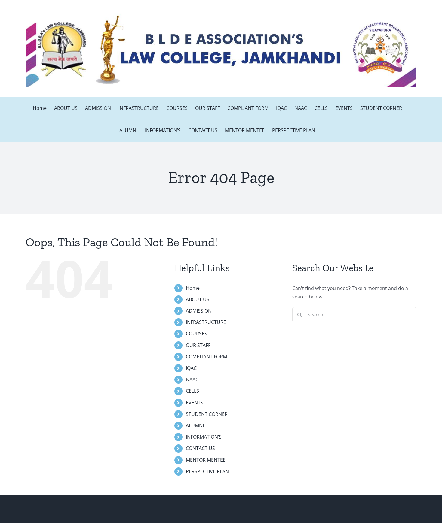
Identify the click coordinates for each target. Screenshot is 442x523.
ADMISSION (199, 310)
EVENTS (194, 402)
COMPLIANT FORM (206, 356)
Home (193, 288)
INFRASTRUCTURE (206, 322)
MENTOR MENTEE (206, 460)
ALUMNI (195, 425)
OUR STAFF (198, 345)
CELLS (192, 391)
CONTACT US (200, 448)
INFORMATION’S (204, 437)
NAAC (192, 379)
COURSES (196, 333)
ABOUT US (197, 299)
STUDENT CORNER (207, 414)
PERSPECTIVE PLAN (207, 471)
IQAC (191, 368)
